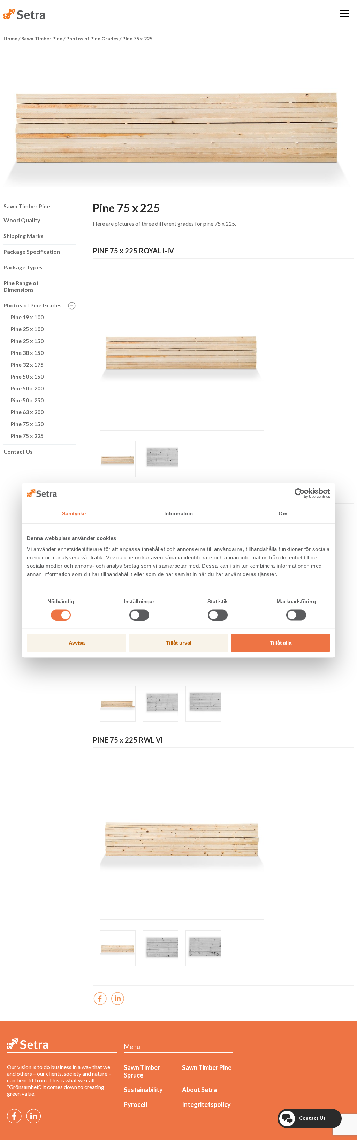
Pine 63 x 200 (27, 412)
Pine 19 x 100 (27, 317)
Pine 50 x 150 (27, 376)
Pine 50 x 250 (27, 400)
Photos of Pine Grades (32, 305)
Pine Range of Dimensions (21, 286)
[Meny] (344, 14)
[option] (178, 118)
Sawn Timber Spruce (142, 1071)
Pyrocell (135, 1104)
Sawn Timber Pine (26, 206)
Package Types (23, 267)
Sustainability (143, 1090)
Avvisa (77, 643)
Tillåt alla (280, 643)
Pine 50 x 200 (27, 388)
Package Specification (31, 251)
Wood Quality (21, 220)
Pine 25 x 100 (27, 329)
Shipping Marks (23, 235)
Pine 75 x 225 (27, 435)
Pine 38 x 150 (27, 352)
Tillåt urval (178, 643)
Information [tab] (178, 513)
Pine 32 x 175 (27, 364)
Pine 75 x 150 (27, 423)
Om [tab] (283, 513)
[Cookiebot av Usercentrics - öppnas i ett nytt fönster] (299, 493)
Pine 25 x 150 (27, 340)
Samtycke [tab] (74, 513)
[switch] (139, 614)
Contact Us (18, 451)
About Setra (199, 1090)
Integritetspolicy (206, 1104)
